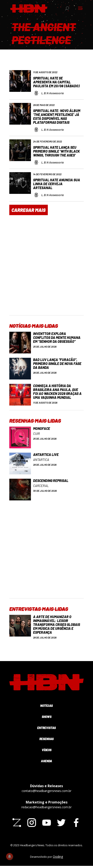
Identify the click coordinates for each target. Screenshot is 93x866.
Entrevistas (46, 728)
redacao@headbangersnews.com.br (46, 807)
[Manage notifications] (9, 856)
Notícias (46, 706)
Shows (46, 717)
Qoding (58, 856)
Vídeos (46, 750)
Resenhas (46, 739)
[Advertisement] (46, 268)
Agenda (46, 761)
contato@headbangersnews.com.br (46, 791)
